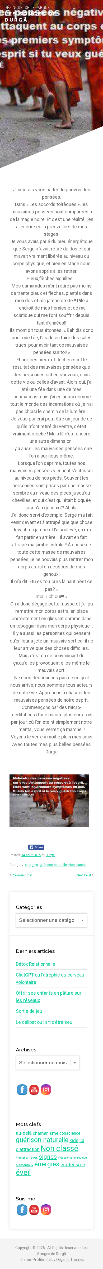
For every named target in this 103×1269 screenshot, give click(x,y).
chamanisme (45, 1133)
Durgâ (50, 855)
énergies (31, 865)
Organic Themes (70, 1259)
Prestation (22, 1157)
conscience (70, 1133)
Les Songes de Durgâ (31, 17)
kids (73, 1140)
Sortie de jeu (29, 1011)
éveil (23, 1172)
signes (48, 1156)
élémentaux (24, 1165)
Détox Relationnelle (35, 964)
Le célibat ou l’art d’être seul (44, 1022)
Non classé (77, 865)
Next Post (84, 875)
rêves (34, 1157)
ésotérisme (72, 1165)
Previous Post (22, 875)
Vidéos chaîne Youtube (72, 1157)
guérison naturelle (53, 865)
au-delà (24, 1133)
